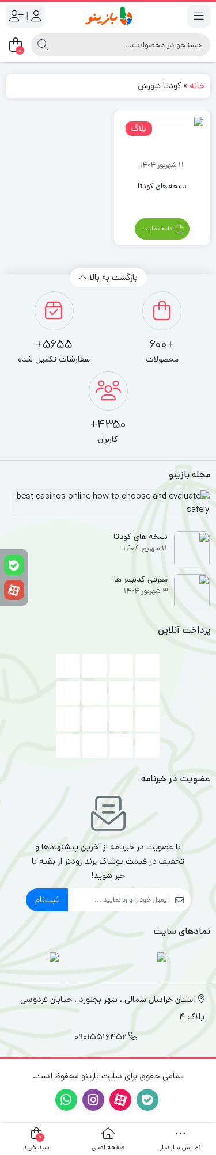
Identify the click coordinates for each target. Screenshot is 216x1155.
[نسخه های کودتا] (162, 144)
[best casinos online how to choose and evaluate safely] (108, 507)
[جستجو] (42, 44)
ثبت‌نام (47, 900)
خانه (197, 85)
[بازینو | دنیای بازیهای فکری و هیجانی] (108, 15)
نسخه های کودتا (162, 186)
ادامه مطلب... (158, 229)
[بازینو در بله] (14, 565)
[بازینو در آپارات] (14, 590)
